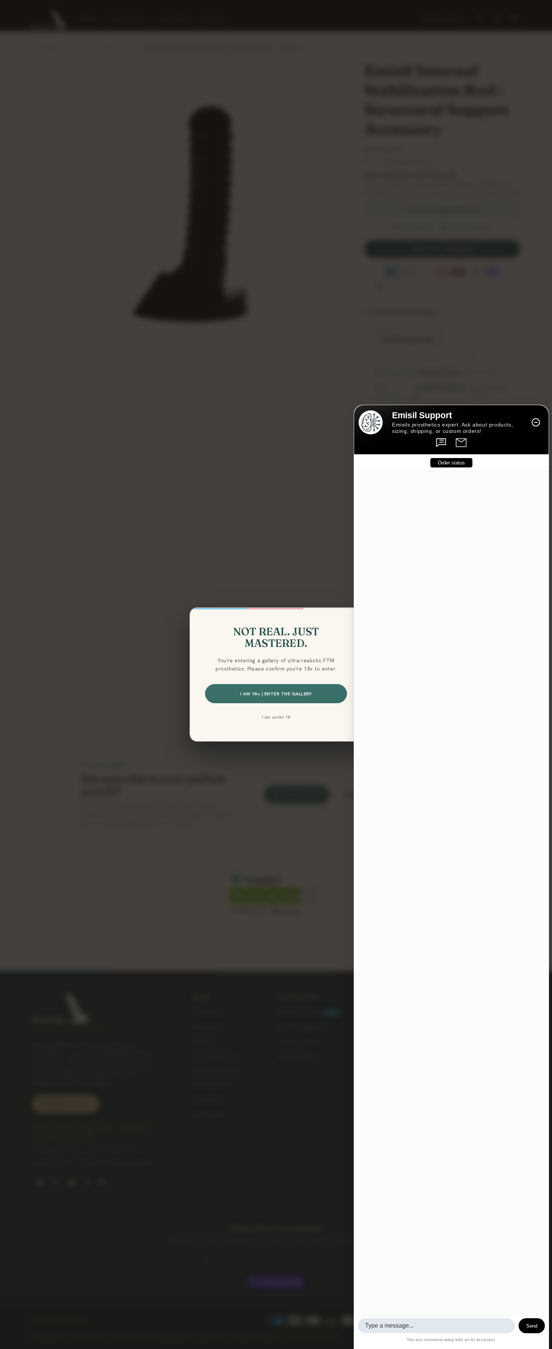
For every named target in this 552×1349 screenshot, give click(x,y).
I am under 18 (276, 717)
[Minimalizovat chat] (535, 422)
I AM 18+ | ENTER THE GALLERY (276, 693)
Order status (451, 463)
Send (531, 1326)
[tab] (441, 443)
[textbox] (436, 1325)
